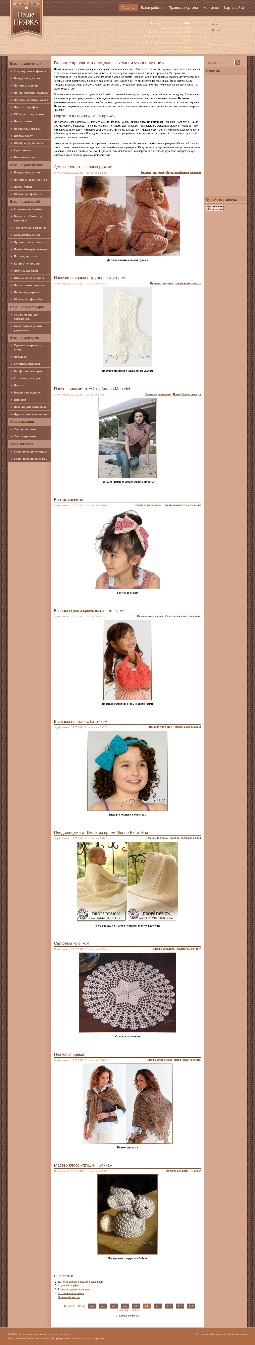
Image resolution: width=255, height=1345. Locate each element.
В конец (135, 1310)
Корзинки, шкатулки (28, 378)
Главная (128, 8)
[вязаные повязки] (127, 770)
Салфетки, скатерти (28, 371)
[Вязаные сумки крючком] (127, 659)
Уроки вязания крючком (30, 458)
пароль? (234, 44)
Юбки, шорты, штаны (29, 114)
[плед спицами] (127, 881)
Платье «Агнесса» (69, 1297)
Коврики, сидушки (27, 363)
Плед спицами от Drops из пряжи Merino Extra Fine (101, 832)
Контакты (211, 8)
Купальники (22, 150)
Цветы (18, 385)
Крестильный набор (28, 209)
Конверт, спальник (27, 263)
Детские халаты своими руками (83, 167)
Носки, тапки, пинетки (29, 285)
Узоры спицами (25, 429)
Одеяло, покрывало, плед (28, 347)
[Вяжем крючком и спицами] (26, 20)
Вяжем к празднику (27, 392)
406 (114, 1306)
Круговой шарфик (68, 1285)
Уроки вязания (21, 444)
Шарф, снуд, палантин (29, 143)
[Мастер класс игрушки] (127, 1214)
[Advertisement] (226, 135)
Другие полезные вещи (30, 414)
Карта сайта (234, 8)
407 (125, 1306)
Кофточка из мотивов (71, 1293)
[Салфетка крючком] (127, 992)
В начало (69, 1306)
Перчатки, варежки (27, 128)
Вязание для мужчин (26, 165)
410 (158, 1306)
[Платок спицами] (128, 1103)
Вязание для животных (30, 406)
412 (180, 1306)
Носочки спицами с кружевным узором (90, 277)
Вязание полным (25, 157)
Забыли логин (216, 44)
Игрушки (20, 399)
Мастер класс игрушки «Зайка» (83, 1165)
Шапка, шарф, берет (28, 194)
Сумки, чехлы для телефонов (26, 316)
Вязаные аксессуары (27, 307)
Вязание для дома (24, 337)
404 (92, 1306)
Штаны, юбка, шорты (29, 277)
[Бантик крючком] (127, 548)
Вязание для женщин (26, 63)
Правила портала (183, 8)
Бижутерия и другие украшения (28, 328)
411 (169, 1306)
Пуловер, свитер (26, 85)
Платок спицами (69, 1054)
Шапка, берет (23, 135)
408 (136, 1306)
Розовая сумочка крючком (74, 1289)
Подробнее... (190, 268)
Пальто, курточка (26, 256)
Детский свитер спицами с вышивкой (80, 1281)
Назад (81, 1306)
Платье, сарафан (26, 107)
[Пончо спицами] (127, 437)
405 (103, 1306)
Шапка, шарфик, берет (30, 299)
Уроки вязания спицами (30, 451)
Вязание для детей (25, 201)
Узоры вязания (22, 421)
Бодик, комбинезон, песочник (28, 218)
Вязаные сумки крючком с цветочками (89, 610)
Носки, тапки (23, 121)
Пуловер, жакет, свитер (30, 179)
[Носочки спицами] (127, 326)
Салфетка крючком (71, 943)
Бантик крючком (69, 499)
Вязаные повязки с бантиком (80, 721)
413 (191, 1306)
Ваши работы (152, 8)
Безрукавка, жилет (27, 78)
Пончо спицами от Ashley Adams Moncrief (92, 389)
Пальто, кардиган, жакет (31, 99)
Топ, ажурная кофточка (30, 71)
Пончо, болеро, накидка (31, 92)
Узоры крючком (25, 436)
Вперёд (123, 1310)
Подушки (20, 356)
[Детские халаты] (127, 215)
